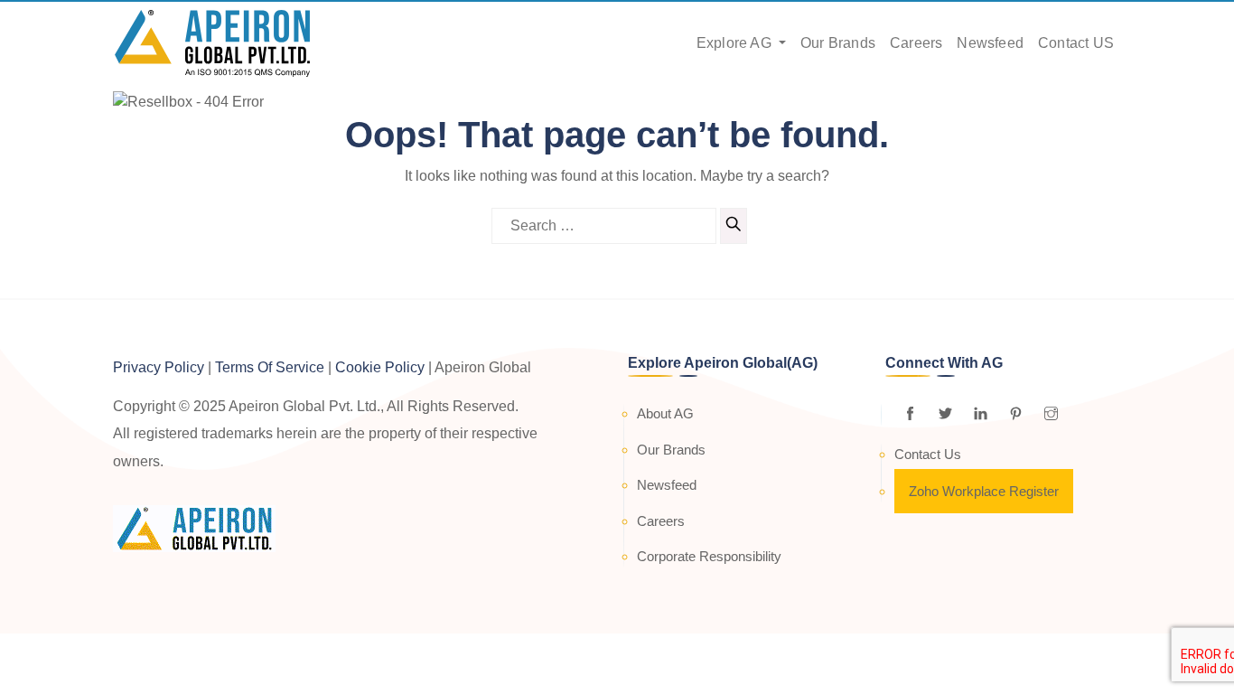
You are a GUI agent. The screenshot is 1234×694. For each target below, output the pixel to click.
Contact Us (927, 454)
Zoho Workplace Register (984, 491)
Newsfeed (990, 43)
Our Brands (837, 43)
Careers (916, 43)
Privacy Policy (158, 367)
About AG (665, 413)
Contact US (1076, 43)
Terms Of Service (269, 367)
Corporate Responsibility (709, 556)
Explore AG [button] (735, 43)
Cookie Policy (380, 367)
